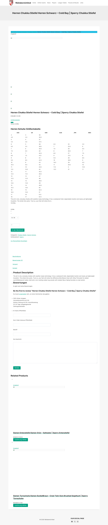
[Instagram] (77, 521)
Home (34, 3)
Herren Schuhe (22, 32)
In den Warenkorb (17, 230)
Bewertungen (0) (18, 260)
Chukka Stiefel (32, 32)
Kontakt (15, 268)
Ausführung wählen (21, 439)
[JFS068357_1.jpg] (54, 58)
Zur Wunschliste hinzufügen (19, 241)
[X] (75, 521)
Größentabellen (15, 120)
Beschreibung (17, 256)
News (49, 3)
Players (54, 3)
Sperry (22, 237)
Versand (15, 264)
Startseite (14, 32)
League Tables (62, 3)
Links (81, 3)
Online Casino (42, 3)
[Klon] (12, 122)
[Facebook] (72, 521)
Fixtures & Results (73, 3)
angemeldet (22, 294)
